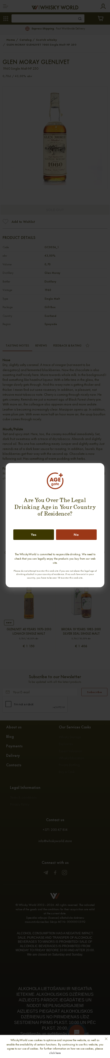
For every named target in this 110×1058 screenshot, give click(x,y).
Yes (34, 534)
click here (55, 1053)
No (76, 534)
